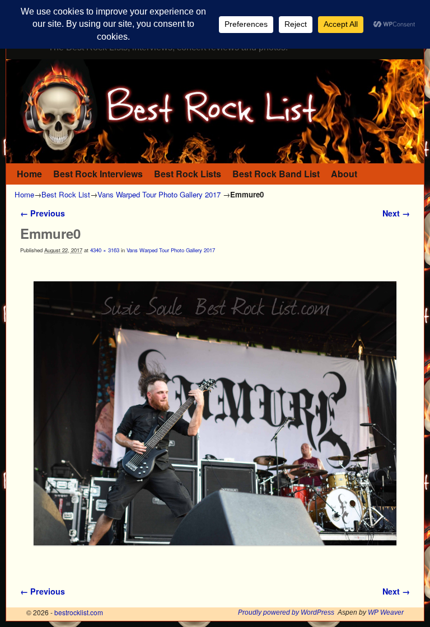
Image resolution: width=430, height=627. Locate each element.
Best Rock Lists (187, 173)
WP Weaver (386, 612)
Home (29, 173)
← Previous (42, 213)
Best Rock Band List (276, 173)
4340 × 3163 (104, 250)
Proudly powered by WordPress (286, 612)
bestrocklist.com (78, 612)
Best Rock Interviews (98, 173)
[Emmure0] (215, 413)
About (344, 173)
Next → (396, 213)
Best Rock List (65, 194)
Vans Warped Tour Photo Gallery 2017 (159, 194)
